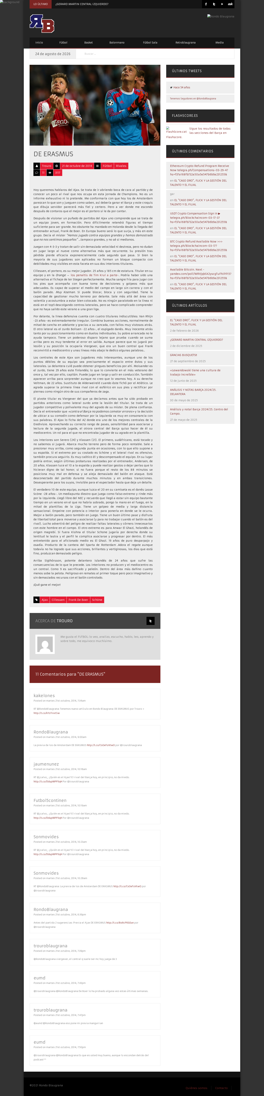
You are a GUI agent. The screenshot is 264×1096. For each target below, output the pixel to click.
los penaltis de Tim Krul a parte (93, 275)
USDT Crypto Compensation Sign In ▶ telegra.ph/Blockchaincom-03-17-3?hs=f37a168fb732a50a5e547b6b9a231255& (198, 218)
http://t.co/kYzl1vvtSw (47, 713)
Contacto (221, 1088)
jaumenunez (46, 764)
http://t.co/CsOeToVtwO (101, 745)
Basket (88, 42)
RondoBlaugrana (51, 732)
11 (43, 172)
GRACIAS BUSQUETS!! (183, 355)
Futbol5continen (50, 800)
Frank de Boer (78, 600)
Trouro (46, 166)
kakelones (44, 695)
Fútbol (63, 42)
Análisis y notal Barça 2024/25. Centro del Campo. (199, 411)
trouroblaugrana (50, 945)
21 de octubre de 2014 (77, 166)
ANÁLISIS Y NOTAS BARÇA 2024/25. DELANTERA (193, 392)
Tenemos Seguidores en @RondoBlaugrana (193, 98)
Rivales (121, 166)
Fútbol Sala (150, 42)
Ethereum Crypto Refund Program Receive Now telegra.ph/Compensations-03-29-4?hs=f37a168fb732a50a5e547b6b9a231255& (199, 170)
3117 (57, 172)
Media (219, 42)
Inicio (39, 42)
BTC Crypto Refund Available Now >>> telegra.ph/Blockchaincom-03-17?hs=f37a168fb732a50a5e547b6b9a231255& (198, 246)
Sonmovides (46, 836)
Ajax (45, 600)
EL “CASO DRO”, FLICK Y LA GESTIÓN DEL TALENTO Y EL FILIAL (196, 322)
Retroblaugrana (185, 42)
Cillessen (58, 600)
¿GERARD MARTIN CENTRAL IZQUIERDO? (81, 4)
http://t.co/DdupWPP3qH (48, 781)
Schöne (97, 600)
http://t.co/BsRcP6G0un (120, 922)
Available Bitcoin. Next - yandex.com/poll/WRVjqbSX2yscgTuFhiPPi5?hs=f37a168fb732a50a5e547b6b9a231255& (200, 274)
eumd (39, 978)
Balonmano (116, 42)
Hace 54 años (181, 87)
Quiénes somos (196, 1088)
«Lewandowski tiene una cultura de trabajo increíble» (195, 372)
